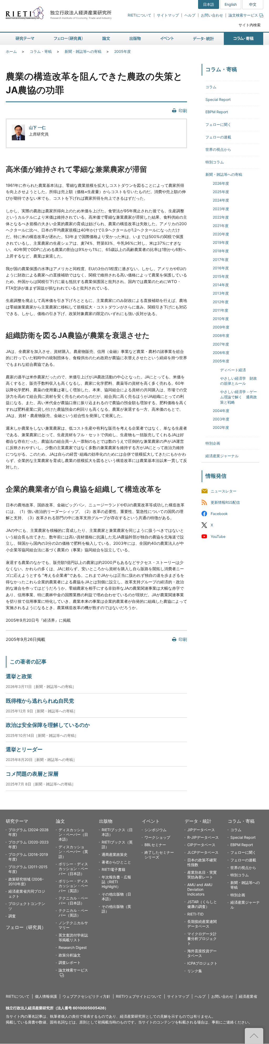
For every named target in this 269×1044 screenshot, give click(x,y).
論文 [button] (106, 39)
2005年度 (122, 51)
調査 (12, 916)
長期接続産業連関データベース (202, 923)
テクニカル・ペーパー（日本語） (73, 900)
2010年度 (221, 318)
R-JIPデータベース (203, 837)
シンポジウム (155, 829)
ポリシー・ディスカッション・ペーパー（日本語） (73, 869)
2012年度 (221, 302)
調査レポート (70, 962)
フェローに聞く (218, 124)
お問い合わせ (212, 15)
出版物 (105, 821)
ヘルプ (189, 15)
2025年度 (221, 191)
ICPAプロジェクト (202, 963)
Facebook (219, 514)
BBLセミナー (155, 844)
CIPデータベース (201, 844)
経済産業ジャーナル (222, 456)
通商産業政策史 (114, 854)
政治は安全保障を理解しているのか (48, 725)
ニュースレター (223, 491)
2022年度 (221, 217)
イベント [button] (167, 39)
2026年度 (221, 183)
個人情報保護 (46, 996)
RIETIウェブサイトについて (139, 996)
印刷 (183, 110)
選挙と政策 (19, 676)
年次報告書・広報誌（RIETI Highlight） (116, 882)
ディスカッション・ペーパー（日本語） (73, 834)
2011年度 (220, 310)
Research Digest (73, 947)
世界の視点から (218, 149)
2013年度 (221, 293)
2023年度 (221, 209)
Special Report (218, 99)
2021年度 (221, 225)
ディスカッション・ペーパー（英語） (73, 851)
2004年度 (221, 410)
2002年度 (221, 427)
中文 (252, 4)
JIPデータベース (201, 829)
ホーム (11, 51)
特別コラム (214, 162)
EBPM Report (216, 112)
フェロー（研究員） (26, 927)
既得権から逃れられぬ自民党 (40, 701)
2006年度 (221, 352)
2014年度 (221, 284)
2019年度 (221, 242)
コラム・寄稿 (41, 51)
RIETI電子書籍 (113, 869)
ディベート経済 (233, 370)
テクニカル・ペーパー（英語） (73, 912)
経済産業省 (248, 996)
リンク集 (194, 971)
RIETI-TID (195, 914)
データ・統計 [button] (203, 39)
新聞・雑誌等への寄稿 (83, 51)
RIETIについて (139, 15)
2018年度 (221, 251)
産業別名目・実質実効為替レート (202, 874)
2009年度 (221, 327)
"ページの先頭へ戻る (254, 1036)
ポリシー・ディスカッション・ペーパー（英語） (73, 886)
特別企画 (212, 443)
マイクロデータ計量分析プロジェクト (202, 938)
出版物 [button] (135, 39)
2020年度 (221, 234)
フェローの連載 (218, 137)
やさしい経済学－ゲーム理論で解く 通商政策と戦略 (238, 396)
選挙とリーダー (24, 749)
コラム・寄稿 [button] (243, 39)
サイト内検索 (250, 25)
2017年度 (221, 259)
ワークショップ (157, 837)
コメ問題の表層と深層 (32, 774)
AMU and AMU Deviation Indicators (199, 889)
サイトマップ (168, 15)
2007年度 (221, 344)
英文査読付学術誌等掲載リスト (73, 937)
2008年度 (221, 335)
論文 (60, 821)
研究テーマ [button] (25, 39)
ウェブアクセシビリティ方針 (86, 996)
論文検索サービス (243, 15)
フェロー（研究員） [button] (68, 39)
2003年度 (221, 419)
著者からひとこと (116, 862)
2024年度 (221, 200)
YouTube (218, 536)
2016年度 (221, 268)
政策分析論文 (70, 955)
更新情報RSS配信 (225, 502)
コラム (210, 87)
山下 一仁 (37, 127)
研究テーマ (17, 821)
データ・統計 (198, 821)
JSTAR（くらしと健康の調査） (202, 904)
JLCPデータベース (203, 852)
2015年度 (221, 276)
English (231, 4)
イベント (151, 821)
